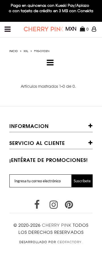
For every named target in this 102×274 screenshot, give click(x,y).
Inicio (13, 51)
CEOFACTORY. (70, 242)
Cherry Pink (56, 225)
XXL (26, 51)
